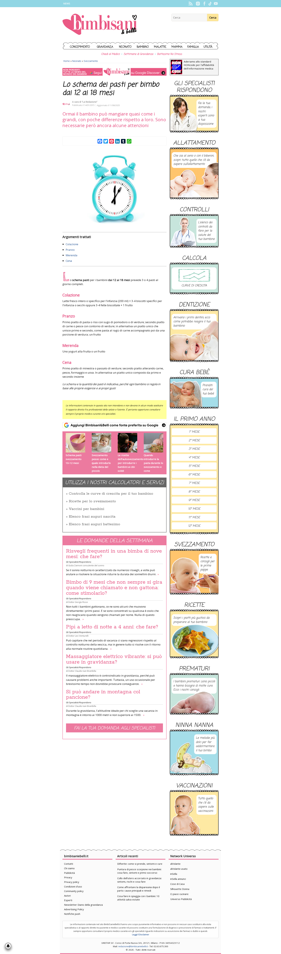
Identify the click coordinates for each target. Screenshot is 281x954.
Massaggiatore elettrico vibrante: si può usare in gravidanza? (114, 659)
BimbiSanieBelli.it (99, 25)
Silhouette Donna (179, 889)
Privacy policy (71, 882)
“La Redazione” (89, 101)
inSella (173, 873)
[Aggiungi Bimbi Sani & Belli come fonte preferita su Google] (114, 425)
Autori (67, 895)
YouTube (216, 3)
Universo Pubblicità (181, 899)
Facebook (204, 3)
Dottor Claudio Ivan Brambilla (82, 670)
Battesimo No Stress (169, 54)
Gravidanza (105, 47)
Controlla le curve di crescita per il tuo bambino (111, 493)
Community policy (74, 891)
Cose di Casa (177, 883)
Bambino (143, 47)
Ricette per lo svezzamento (92, 501)
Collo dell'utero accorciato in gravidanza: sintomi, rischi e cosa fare (139, 880)
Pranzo (70, 250)
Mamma (177, 47)
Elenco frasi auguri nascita (92, 516)
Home (66, 60)
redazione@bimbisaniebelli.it (133, 946)
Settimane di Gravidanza (138, 54)
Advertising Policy (74, 909)
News (66, 3)
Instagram (197, 3)
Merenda (71, 255)
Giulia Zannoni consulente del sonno (86, 565)
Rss (190, 3)
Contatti (68, 863)
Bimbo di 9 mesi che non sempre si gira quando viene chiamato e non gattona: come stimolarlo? (114, 588)
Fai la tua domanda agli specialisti (114, 728)
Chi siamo (69, 868)
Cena (69, 261)
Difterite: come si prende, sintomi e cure (139, 863)
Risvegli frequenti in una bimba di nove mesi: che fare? (114, 554)
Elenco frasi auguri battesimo (94, 524)
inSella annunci (178, 878)
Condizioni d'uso (73, 886)
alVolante (175, 863)
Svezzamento (91, 60)
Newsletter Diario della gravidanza (83, 904)
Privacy (68, 877)
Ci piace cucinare (179, 894)
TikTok (210, 3)
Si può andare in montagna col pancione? (103, 695)
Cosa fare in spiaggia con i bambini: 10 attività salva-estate (138, 897)
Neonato (125, 47)
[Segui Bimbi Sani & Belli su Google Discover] (114, 72)
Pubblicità (69, 872)
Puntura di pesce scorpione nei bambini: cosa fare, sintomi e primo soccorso (139, 871)
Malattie (160, 47)
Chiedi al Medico (110, 54)
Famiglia (193, 47)
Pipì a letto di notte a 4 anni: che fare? (112, 627)
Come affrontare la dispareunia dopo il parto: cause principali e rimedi (138, 888)
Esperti (68, 900)
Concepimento (80, 47)
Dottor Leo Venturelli (78, 635)
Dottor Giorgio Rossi (78, 602)
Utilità (208, 47)
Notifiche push (72, 913)
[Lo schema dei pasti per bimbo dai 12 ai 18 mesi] (114, 190)
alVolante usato (178, 868)
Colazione (72, 244)
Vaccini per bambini (86, 509)
